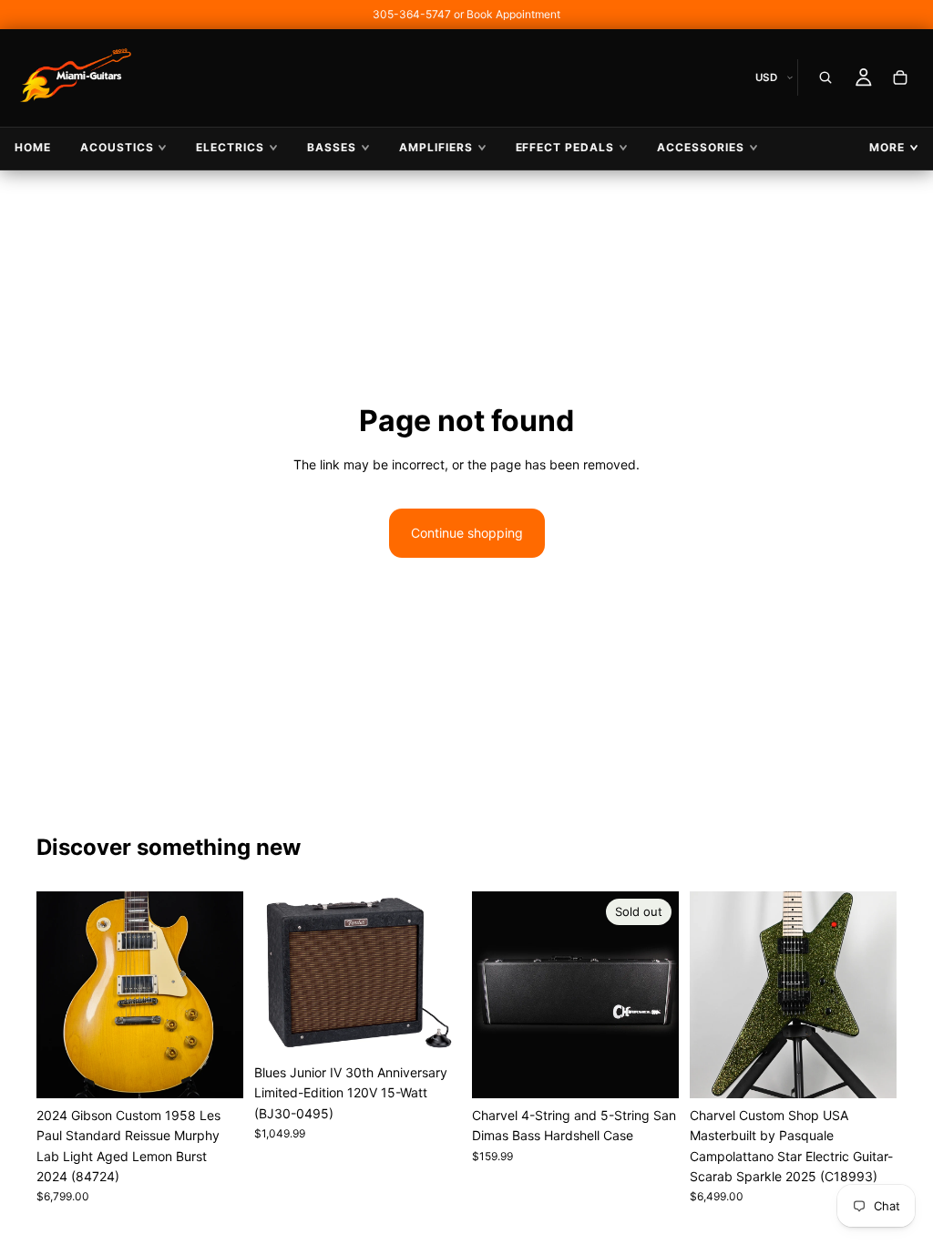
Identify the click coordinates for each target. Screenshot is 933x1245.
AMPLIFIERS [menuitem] (436, 147)
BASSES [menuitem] (331, 147)
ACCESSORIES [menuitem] (700, 147)
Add (230, 1069)
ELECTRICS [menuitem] (230, 147)
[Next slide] (223, 994)
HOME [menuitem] (33, 147)
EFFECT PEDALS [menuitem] (565, 147)
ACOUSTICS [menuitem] (117, 147)
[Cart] (900, 77)
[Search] (825, 77)
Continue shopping (467, 532)
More (887, 147)
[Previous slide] (56, 994)
